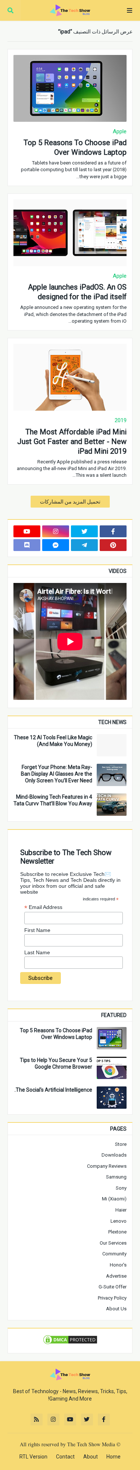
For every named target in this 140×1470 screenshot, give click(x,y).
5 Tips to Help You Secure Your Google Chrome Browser (56, 1063)
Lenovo (119, 1221)
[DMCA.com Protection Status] (70, 1343)
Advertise (116, 1276)
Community (114, 1253)
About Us (116, 1308)
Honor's (118, 1265)
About (90, 1457)
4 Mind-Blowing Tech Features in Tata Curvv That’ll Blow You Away (52, 800)
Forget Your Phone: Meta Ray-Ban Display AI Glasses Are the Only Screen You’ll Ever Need (56, 773)
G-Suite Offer (113, 1287)
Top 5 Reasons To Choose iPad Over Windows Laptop (75, 147)
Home (113, 1457)
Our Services (113, 1243)
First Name (37, 930)
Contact (65, 1457)
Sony (121, 1188)
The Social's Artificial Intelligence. (53, 1090)
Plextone (117, 1232)
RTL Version (33, 1457)
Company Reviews (107, 1166)
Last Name (37, 952)
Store (121, 1144)
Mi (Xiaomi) (114, 1199)
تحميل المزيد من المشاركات (70, 502)
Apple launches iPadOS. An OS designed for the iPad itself (77, 292)
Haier (121, 1210)
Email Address (43, 907)
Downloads (114, 1155)
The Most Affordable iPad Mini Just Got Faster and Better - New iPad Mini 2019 (72, 441)
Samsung (116, 1177)
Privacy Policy (112, 1298)
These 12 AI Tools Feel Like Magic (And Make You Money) (53, 740)
